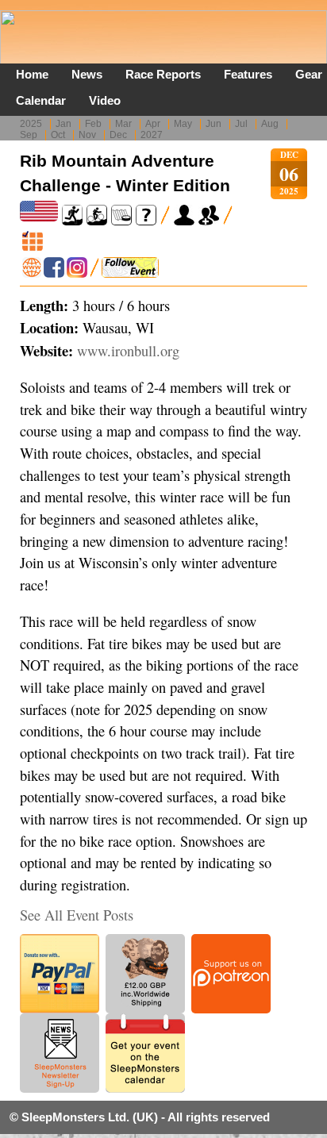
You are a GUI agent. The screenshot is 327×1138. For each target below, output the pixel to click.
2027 (151, 134)
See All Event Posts (76, 915)
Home (32, 74)
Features (248, 74)
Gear (308, 74)
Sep (28, 134)
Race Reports (163, 74)
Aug (270, 123)
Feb (93, 123)
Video (105, 100)
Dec (118, 134)
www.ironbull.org (128, 350)
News (86, 74)
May (183, 123)
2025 (31, 123)
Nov (87, 134)
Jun (213, 123)
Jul (241, 123)
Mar (123, 123)
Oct (58, 134)
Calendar (41, 100)
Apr (152, 123)
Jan (63, 123)
